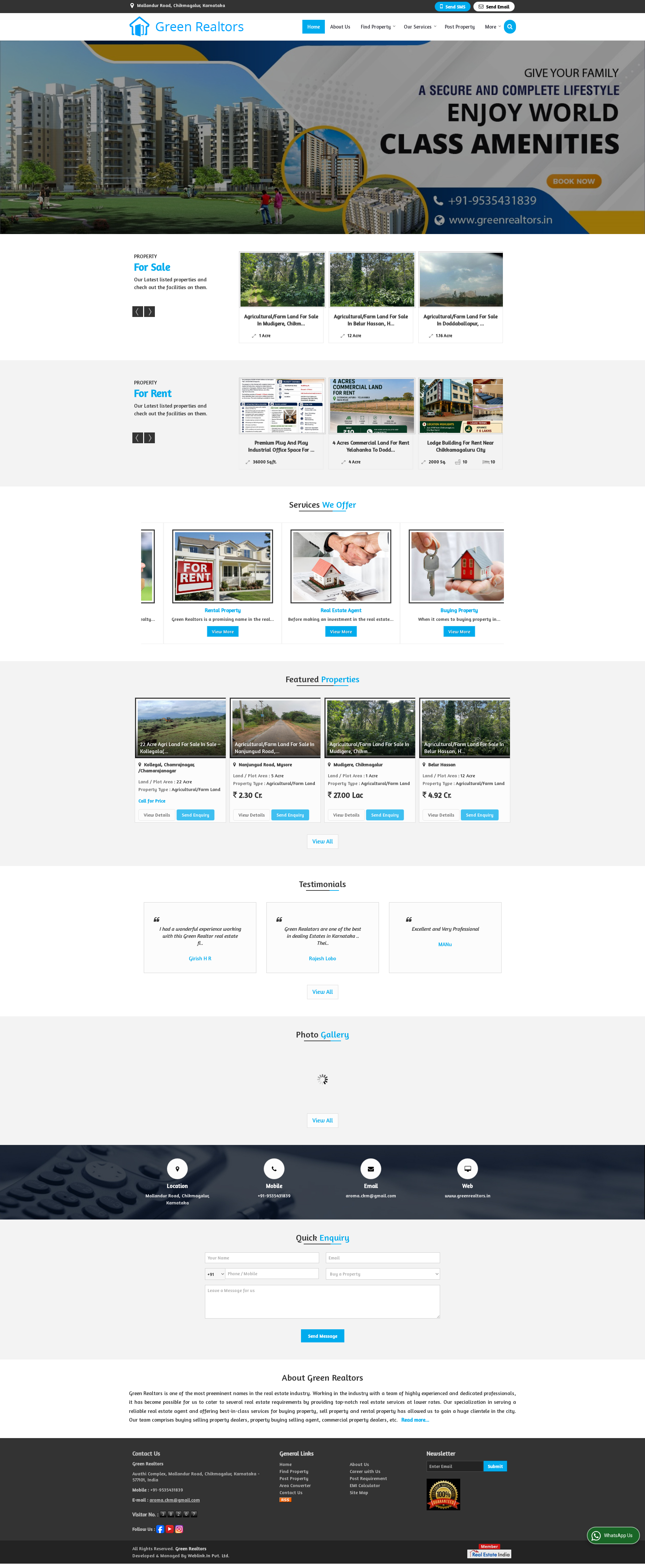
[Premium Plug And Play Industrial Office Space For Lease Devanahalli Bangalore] (462, 406)
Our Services (418, 27)
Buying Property (318, 610)
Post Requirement (368, 1478)
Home (313, 27)
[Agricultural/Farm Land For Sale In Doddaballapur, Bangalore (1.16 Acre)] (343, 280)
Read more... (415, 1420)
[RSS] (286, 1499)
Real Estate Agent (200, 610)
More (490, 27)
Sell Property (437, 610)
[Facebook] (160, 1528)
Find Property (376, 27)
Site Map (359, 1492)
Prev (137, 311)
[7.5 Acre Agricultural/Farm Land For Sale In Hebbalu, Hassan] (433, 280)
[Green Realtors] (186, 26)
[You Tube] (170, 1528)
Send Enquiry (195, 815)
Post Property (460, 27)
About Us (340, 27)
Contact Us (291, 1492)
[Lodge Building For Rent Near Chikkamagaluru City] (372, 406)
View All (322, 841)
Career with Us (365, 1471)
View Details (157, 815)
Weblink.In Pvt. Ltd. (208, 1555)
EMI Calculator (365, 1485)
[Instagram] (179, 1528)
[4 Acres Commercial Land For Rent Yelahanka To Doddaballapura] (283, 406)
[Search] (510, 27)
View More (200, 631)
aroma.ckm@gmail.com (371, 1195)
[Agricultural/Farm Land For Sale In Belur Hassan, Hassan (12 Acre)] (253, 280)
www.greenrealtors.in (467, 1195)
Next (149, 311)
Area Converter (295, 1485)
